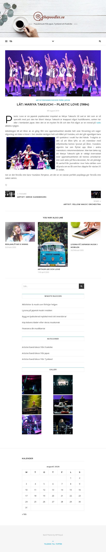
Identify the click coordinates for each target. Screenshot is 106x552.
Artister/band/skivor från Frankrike (37, 347)
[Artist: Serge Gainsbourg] (10, 194)
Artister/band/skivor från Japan (53, 100)
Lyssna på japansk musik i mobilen (37, 310)
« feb (24, 514)
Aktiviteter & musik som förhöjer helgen (39, 304)
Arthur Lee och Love (49, 269)
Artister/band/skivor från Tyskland (37, 359)
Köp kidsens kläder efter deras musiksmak (41, 322)
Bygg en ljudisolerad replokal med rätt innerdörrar (44, 316)
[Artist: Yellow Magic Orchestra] (96, 194)
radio (98, 122)
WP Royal (59, 535)
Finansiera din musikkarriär (33, 328)
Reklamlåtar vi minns (16, 244)
